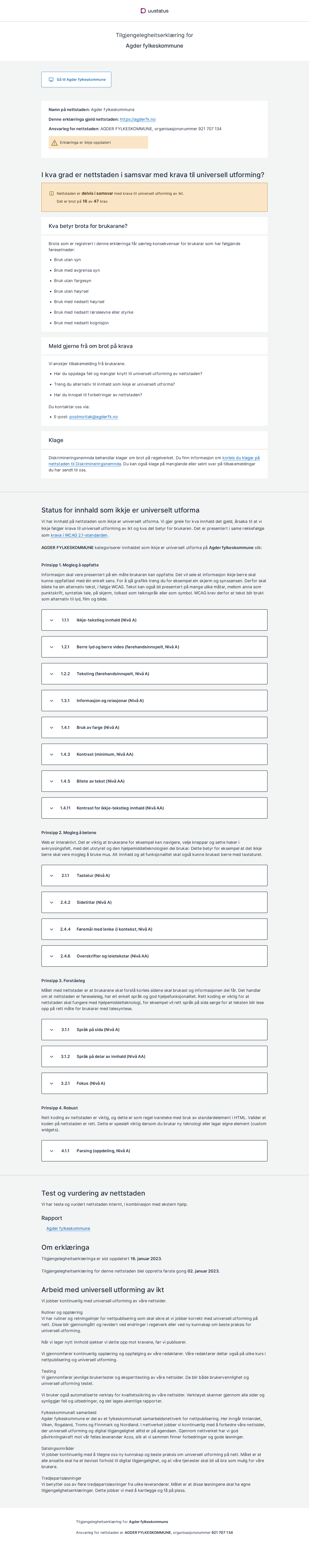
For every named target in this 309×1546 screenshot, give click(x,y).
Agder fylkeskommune (68, 1228)
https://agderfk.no (138, 119)
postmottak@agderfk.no (93, 416)
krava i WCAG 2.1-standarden (79, 535)
